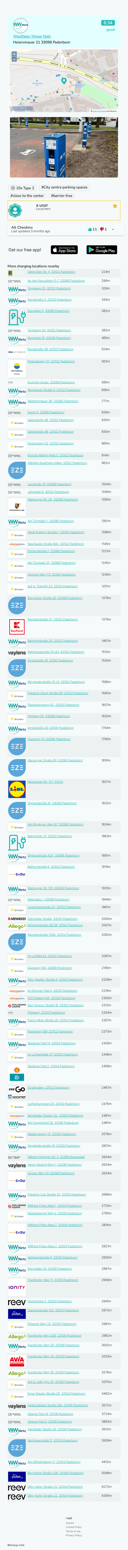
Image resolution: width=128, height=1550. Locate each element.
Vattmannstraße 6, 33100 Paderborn (52, 1257)
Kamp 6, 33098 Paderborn (46, 412)
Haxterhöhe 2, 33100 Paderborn (50, 1301)
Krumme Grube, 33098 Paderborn (51, 382)
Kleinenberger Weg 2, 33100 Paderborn (55, 1213)
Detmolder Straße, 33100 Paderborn (52, 919)
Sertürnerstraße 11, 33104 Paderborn (53, 1440)
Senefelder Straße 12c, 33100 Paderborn (55, 1115)
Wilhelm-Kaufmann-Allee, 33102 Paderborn (57, 463)
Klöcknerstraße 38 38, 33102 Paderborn (55, 925)
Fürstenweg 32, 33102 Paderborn (51, 443)
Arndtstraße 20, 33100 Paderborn (51, 728)
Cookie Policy (74, 1527)
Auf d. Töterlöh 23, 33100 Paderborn (53, 586)
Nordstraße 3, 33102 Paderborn (49, 299)
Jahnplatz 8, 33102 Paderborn (48, 492)
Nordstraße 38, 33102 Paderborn (50, 349)
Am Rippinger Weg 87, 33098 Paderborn (55, 824)
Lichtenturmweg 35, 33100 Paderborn (54, 1104)
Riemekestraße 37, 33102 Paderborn (53, 619)
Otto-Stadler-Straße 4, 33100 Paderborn (55, 979)
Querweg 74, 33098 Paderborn (49, 739)
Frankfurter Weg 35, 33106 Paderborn (53, 1372)
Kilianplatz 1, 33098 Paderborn (48, 899)
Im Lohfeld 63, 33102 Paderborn (50, 956)
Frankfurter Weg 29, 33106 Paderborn (53, 1356)
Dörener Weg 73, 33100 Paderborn (52, 574)
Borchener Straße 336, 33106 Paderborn (56, 1473)
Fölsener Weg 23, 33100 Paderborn (52, 1324)
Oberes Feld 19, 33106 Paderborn (50, 1414)
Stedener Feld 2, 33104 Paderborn (51, 1066)
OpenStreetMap (99, 111)
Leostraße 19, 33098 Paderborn (49, 484)
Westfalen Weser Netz (32, 36)
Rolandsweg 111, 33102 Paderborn (51, 361)
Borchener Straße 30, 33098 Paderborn (55, 598)
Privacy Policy (74, 1535)
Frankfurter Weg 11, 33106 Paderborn (53, 1280)
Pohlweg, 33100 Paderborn (46, 1012)
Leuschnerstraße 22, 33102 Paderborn (54, 907)
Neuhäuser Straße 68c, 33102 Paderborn (56, 544)
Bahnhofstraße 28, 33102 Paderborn (53, 641)
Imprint (70, 1523)
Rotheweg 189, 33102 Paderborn (50, 1031)
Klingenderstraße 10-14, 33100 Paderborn (56, 682)
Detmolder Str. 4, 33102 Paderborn (51, 272)
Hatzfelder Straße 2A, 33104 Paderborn (55, 1429)
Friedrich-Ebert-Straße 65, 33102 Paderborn (58, 693)
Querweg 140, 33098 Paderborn (50, 968)
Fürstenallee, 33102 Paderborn (48, 1087)
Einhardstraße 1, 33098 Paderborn (51, 551)
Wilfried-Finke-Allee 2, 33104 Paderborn (55, 1225)
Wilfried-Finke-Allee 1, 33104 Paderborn (55, 1206)
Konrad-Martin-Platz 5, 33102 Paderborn (56, 455)
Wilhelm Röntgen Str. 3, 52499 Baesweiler (56, 1157)
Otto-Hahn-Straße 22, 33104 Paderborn (55, 1487)
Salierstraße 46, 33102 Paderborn (51, 420)
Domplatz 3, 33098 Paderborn (49, 311)
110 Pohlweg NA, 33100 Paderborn (51, 998)
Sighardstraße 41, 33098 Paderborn (52, 803)
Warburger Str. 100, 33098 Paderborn (53, 888)
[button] (64, 229)
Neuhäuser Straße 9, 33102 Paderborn (54, 390)
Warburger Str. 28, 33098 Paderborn (53, 499)
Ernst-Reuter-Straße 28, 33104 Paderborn (56, 1393)
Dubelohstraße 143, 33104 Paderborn (53, 1310)
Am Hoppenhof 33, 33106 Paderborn (53, 1123)
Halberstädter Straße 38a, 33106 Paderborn (58, 1405)
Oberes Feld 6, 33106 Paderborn (50, 1421)
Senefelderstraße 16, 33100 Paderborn (54, 1146)
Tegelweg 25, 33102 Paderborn (49, 288)
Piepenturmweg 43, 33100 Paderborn (53, 705)
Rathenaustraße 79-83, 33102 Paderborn (56, 652)
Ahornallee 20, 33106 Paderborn (50, 1269)
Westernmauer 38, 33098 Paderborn (53, 401)
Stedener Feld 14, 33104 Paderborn (52, 1043)
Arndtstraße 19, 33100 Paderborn (50, 660)
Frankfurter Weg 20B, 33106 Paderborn (54, 1335)
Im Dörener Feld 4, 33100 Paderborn (52, 991)
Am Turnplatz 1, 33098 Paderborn (51, 521)
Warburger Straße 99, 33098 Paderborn (55, 760)
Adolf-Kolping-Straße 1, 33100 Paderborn (56, 532)
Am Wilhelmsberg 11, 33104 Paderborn (54, 1462)
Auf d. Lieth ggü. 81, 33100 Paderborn (53, 1382)
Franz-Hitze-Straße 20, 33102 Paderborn (56, 1020)
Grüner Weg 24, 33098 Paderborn (51, 1173)
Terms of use (73, 1531)
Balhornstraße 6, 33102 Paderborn (51, 867)
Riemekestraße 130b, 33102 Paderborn (54, 935)
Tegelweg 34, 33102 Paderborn (49, 330)
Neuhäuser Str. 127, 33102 (45, 782)
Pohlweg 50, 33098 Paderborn (49, 716)
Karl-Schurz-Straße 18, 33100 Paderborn (56, 1005)
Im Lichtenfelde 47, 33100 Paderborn (53, 1054)
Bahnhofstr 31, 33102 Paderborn (50, 836)
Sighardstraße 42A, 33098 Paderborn (54, 855)
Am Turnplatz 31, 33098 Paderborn (52, 563)
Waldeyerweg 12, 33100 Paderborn (52, 1134)
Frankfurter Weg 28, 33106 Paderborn (53, 1345)
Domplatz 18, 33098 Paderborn (49, 338)
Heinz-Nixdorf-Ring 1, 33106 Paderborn (55, 1164)
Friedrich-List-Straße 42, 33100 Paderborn (57, 1194)
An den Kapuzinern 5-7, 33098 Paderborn (56, 281)
